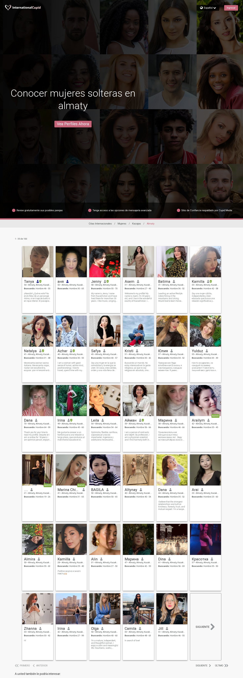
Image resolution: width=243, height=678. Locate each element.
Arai (195, 490)
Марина (165, 420)
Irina (61, 420)
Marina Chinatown (69, 490)
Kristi (129, 351)
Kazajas (136, 223)
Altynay (131, 490)
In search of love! (132, 640)
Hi (25, 640)
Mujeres (122, 223)
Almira (29, 559)
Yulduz (197, 351)
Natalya (30, 351)
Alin (94, 559)
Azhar (62, 351)
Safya (96, 351)
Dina (162, 559)
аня (61, 281)
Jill (160, 628)
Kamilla (198, 281)
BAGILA (97, 490)
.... (26, 490)
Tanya (29, 281)
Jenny (96, 281)
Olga (95, 628)
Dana (28, 420)
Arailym (198, 420)
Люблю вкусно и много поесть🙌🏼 (69, 572)
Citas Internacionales (100, 223)
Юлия (163, 351)
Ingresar (231, 7)
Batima (164, 281)
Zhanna (30, 628)
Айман (131, 420)
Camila (130, 628)
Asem (129, 281)
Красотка (200, 559)
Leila (95, 420)
